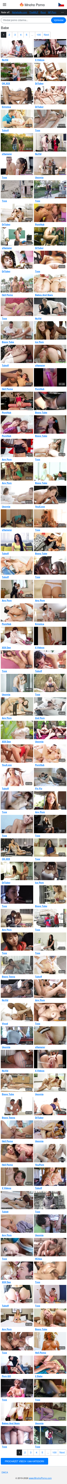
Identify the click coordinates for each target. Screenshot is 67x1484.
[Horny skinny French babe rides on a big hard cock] (17, 894)
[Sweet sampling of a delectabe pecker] (50, 565)
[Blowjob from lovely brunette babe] (17, 1294)
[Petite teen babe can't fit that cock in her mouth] (17, 1271)
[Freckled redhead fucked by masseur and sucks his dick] (17, 1176)
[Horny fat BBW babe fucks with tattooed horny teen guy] (17, 377)
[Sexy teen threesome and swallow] (17, 48)
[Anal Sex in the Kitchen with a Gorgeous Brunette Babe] (17, 706)
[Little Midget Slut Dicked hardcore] (50, 1012)
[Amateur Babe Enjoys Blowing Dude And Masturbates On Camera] (50, 424)
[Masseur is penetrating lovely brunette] (50, 965)
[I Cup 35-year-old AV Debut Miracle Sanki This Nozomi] (50, 871)
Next (46, 34)
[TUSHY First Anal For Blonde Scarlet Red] (50, 1082)
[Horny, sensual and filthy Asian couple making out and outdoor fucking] (50, 1435)
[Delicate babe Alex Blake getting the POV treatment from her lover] (17, 1317)
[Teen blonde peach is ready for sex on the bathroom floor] (17, 753)
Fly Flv (38, 788)
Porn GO (6, 1376)
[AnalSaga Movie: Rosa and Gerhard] (17, 1035)
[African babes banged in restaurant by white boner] (50, 236)
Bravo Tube (8, 342)
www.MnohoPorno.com (40, 1478)
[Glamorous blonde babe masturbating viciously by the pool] (17, 730)
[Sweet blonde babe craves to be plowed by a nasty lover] (50, 542)
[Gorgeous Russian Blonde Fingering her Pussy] (17, 824)
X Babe (39, 1376)
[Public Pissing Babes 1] (50, 683)
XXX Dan (6, 647)
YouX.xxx (40, 506)
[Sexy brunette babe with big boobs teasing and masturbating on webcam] (17, 448)
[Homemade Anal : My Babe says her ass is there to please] (17, 1435)
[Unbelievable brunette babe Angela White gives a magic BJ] (17, 1012)
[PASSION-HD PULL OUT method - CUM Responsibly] (50, 753)
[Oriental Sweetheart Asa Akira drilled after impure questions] (50, 847)
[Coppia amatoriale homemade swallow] (50, 1106)
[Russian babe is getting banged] (17, 565)
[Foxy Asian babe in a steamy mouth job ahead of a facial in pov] (17, 589)
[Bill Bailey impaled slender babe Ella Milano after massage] (50, 1365)
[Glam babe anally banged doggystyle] (50, 354)
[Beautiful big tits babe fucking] (17, 800)
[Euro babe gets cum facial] (17, 166)
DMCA (5, 1472)
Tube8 (5, 1211)
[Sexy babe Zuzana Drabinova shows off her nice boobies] (50, 1341)
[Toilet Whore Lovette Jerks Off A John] (17, 1388)
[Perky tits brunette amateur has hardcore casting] (50, 941)
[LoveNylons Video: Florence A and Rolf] (50, 1223)
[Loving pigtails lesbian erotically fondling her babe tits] (50, 894)
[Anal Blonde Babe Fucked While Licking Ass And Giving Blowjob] (17, 471)
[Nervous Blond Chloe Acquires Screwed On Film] (50, 1247)
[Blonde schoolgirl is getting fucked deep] (17, 354)
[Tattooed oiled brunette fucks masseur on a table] (50, 119)
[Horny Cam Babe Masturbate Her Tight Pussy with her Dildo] (17, 307)
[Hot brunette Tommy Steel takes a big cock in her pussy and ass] (17, 401)
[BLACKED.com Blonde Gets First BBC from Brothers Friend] (17, 1200)
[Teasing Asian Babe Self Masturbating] (17, 1247)
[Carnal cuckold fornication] (50, 518)
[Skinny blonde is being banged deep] (17, 119)
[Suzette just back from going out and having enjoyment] (50, 1271)
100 (39, 34)
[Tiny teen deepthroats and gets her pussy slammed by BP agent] (17, 189)
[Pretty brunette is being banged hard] (17, 542)
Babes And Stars (44, 295)
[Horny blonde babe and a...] (50, 283)
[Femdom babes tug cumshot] (50, 48)
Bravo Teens (8, 976)
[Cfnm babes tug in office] (50, 142)
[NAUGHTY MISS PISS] (50, 72)
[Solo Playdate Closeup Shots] (50, 1059)
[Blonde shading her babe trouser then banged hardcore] (17, 330)
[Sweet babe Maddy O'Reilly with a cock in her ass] (50, 189)
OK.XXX (6, 83)
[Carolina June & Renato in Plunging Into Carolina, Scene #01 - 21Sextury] (50, 448)
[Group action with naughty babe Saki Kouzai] (17, 1341)
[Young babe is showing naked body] (17, 777)
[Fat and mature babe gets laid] (17, 1153)
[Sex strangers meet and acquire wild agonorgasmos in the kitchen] (50, 918)
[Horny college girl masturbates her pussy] (50, 1153)
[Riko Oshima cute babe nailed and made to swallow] (50, 988)
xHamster (7, 154)
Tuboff (5, 130)
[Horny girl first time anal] (50, 307)
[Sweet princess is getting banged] (50, 659)
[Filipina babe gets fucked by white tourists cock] (50, 1035)
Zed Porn (40, 718)
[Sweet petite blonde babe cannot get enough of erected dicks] (17, 1223)
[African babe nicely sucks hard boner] (17, 518)
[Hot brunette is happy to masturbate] (50, 1176)
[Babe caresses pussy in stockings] (17, 1412)
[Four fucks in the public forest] (50, 730)
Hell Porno (7, 295)
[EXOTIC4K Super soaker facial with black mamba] (17, 612)
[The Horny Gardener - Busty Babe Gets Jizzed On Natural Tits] (17, 1365)
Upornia (39, 177)
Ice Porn (39, 342)
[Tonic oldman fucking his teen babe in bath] (17, 871)
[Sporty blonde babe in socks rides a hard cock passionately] (50, 471)
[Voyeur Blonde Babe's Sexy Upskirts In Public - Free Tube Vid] (50, 401)
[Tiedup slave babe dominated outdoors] (17, 142)
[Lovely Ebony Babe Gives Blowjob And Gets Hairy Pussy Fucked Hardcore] (17, 965)
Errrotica (6, 107)
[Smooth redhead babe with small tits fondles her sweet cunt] (17, 636)
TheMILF (33, 12)
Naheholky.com (19, 12)
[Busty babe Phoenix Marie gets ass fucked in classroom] (17, 236)
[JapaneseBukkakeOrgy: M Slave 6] (17, 941)
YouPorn (39, 1164)
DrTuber (39, 83)
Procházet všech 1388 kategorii (24, 1461)
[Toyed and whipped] (50, 377)
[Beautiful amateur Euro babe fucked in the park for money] (50, 1200)
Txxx (37, 130)
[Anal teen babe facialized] (17, 495)
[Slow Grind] (17, 213)
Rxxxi (43, 12)
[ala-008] (17, 1059)
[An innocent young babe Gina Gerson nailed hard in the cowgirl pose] (17, 72)
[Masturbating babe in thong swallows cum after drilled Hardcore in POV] (50, 800)
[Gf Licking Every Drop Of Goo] (50, 1388)
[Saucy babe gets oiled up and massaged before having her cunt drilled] (17, 1106)
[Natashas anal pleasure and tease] (17, 260)
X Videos (39, 60)
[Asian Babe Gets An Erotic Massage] (17, 1082)
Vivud (5, 1023)
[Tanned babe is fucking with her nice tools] (17, 1129)
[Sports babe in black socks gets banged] (50, 612)
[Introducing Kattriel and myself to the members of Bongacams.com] (17, 424)
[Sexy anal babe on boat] (17, 283)
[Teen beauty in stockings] (17, 683)
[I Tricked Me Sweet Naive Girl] (50, 777)
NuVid (5, 60)
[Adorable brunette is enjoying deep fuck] (17, 95)
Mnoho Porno (34, 4)
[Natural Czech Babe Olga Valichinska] (50, 636)
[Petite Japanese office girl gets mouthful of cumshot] (50, 824)
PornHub (39, 224)
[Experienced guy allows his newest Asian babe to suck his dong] (17, 918)
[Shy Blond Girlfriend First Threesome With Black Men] (50, 330)
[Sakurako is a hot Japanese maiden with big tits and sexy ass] (17, 659)
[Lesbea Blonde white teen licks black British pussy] (17, 988)
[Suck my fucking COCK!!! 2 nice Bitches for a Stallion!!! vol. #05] (50, 213)
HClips (38, 1258)
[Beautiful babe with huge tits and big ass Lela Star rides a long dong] (17, 847)
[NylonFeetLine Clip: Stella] (50, 1412)
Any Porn (7, 459)
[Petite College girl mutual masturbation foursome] (50, 95)
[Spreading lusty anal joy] (50, 1294)
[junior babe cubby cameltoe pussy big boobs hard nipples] (50, 260)
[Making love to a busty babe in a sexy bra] (50, 706)
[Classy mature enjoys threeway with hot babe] (50, 166)
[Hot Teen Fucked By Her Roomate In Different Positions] (50, 1129)
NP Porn (52, 12)
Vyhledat (58, 20)
